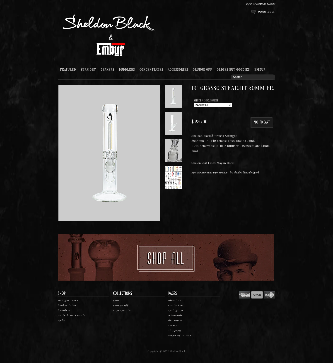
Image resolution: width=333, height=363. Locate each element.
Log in (249, 3)
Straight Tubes (68, 300)
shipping (174, 330)
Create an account (265, 3)
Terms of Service (180, 335)
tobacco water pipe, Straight (212, 172)
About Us (174, 300)
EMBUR (62, 320)
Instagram (175, 310)
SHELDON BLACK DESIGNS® (246, 172)
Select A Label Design (206, 100)
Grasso (118, 300)
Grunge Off (120, 305)
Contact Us (175, 305)
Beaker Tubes (67, 305)
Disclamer (175, 320)
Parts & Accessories (72, 315)
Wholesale (175, 315)
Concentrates (122, 310)
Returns (173, 325)
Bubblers (64, 310)
